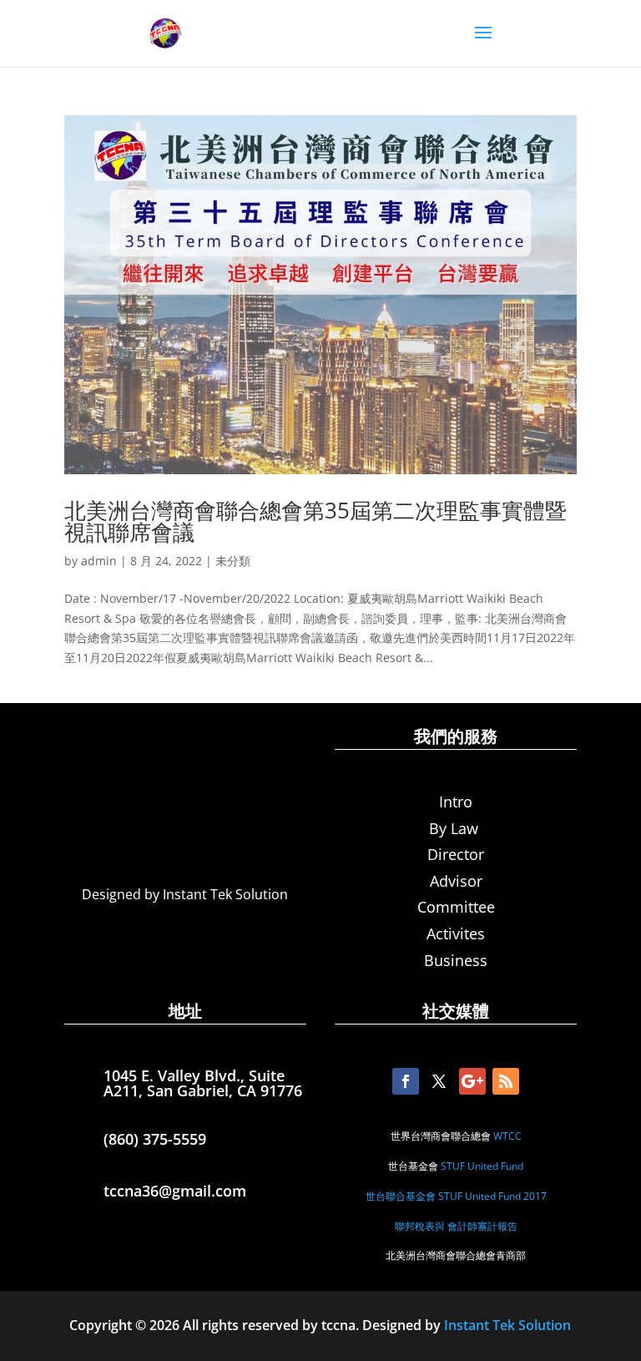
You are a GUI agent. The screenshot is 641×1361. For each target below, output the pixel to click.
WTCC (507, 1136)
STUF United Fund (482, 1166)
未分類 (232, 561)
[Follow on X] (439, 1081)
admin (99, 561)
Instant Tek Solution (507, 1325)
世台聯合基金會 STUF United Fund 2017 (456, 1196)
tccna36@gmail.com (174, 1191)
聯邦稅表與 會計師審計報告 (456, 1226)
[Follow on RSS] (505, 1081)
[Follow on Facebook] (405, 1081)
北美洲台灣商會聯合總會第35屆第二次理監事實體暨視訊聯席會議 (315, 521)
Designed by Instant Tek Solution (185, 894)
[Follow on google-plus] (472, 1081)
